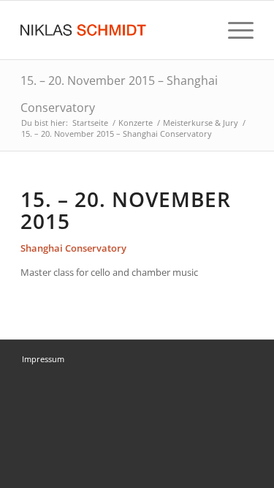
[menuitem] (233, 30)
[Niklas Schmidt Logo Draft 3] (113, 30)
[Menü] (233, 30)
